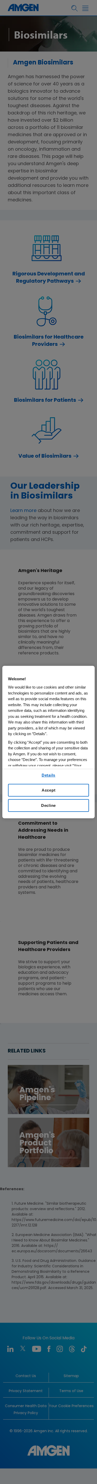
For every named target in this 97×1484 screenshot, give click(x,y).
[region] (48, 742)
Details (48, 775)
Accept (49, 790)
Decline (48, 805)
